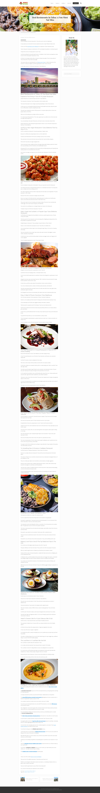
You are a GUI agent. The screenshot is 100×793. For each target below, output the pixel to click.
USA (33, 772)
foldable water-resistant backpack (29, 751)
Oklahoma (29, 772)
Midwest (26, 772)
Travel (32, 772)
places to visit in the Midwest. (36, 756)
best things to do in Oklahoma (32, 46)
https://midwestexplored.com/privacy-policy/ (55, 789)
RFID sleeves (54, 703)
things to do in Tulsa (41, 62)
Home (20, 32)
